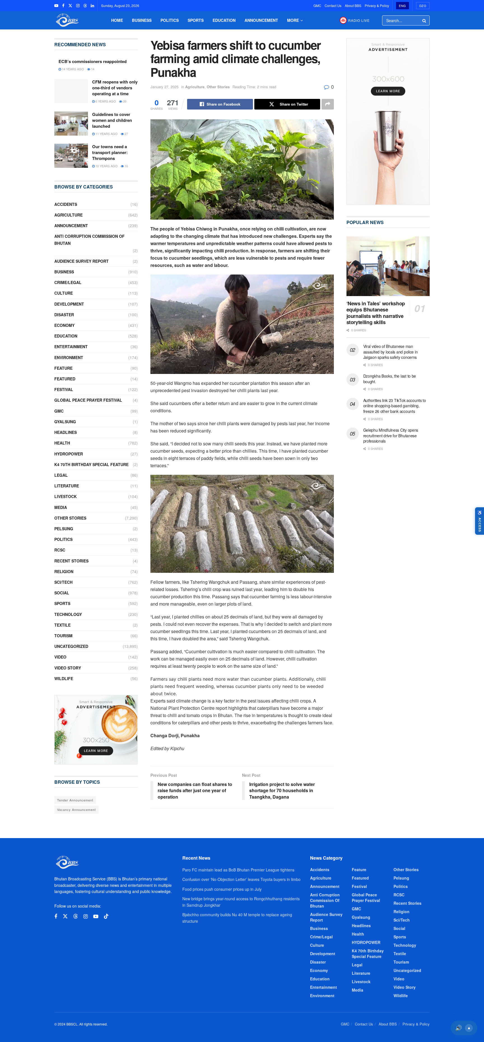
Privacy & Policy (377, 5)
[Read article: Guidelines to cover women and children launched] (71, 123)
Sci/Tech (63, 582)
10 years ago (106, 166)
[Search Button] (425, 20)
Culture (63, 293)
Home (117, 20)
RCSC (59, 550)
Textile (62, 625)
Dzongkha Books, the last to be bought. (389, 378)
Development (69, 304)
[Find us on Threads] (85, 5)
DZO (423, 5)
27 (126, 133)
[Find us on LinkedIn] (92, 5)
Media (60, 507)
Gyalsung (65, 421)
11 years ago (106, 133)
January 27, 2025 (164, 86)
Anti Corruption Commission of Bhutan (89, 239)
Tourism (63, 635)
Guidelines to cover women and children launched (112, 120)
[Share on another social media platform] (328, 104)
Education (224, 20)
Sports (196, 20)
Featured (64, 379)
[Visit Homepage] (66, 20)
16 (126, 166)
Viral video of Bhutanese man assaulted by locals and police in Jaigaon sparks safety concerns (390, 351)
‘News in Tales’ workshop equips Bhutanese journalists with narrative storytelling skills (375, 313)
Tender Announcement (75, 800)
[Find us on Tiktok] (106, 916)
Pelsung (63, 528)
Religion (63, 571)
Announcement (261, 20)
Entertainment (71, 346)
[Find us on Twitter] (70, 5)
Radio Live (359, 20)
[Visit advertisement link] (96, 729)
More (293, 20)
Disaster (64, 314)
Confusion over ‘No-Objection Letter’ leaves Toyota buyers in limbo (241, 879)
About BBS (353, 5)
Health (62, 443)
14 (92, 69)
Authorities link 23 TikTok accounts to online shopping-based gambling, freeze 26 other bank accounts (394, 405)
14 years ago (72, 69)
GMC (317, 5)
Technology (68, 614)
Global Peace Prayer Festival (88, 400)
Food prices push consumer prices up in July (222, 889)
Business (142, 20)
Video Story (67, 668)
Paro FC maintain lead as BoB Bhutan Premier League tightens (238, 870)
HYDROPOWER (68, 454)
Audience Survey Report (81, 261)
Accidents (65, 204)
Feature (63, 368)
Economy (64, 325)
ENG (402, 5)
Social (61, 593)
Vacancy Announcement (76, 809)
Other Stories (218, 86)
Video (60, 657)
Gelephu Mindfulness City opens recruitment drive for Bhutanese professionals (390, 435)
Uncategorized (71, 646)
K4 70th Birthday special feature (91, 464)
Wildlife (63, 678)
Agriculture (194, 86)
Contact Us (333, 5)
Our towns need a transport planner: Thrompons (110, 152)
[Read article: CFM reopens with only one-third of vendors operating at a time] (71, 91)
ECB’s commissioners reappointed (93, 61)
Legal (61, 475)
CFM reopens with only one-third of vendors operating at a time (115, 88)
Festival (63, 389)
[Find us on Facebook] (63, 5)
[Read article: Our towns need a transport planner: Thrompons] (71, 156)
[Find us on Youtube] (56, 5)
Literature (66, 486)
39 (124, 101)
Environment (68, 357)
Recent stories (71, 561)
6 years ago (105, 101)
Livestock (65, 496)
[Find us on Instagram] (78, 5)
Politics (169, 20)
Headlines (65, 432)
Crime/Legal (68, 282)
